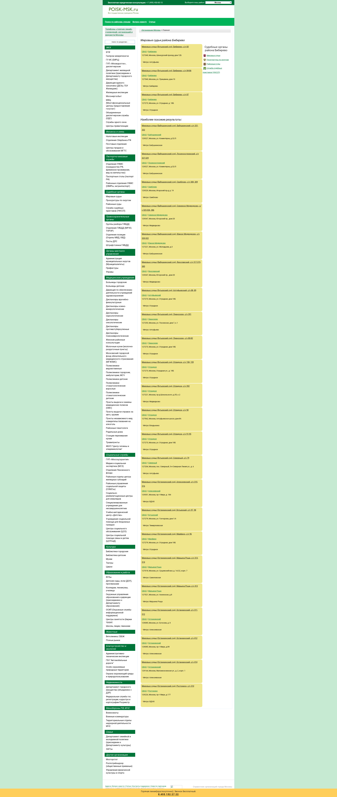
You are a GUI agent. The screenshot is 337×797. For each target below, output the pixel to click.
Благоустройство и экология (116, 647)
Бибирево (152, 52)
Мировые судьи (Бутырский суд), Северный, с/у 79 (165, 458)
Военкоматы (112, 712)
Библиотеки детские (116, 555)
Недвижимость (114, 682)
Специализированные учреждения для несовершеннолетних (116, 505)
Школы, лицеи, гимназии (118, 626)
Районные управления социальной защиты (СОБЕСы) (117, 486)
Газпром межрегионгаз (117, 56)
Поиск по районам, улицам (117, 22)
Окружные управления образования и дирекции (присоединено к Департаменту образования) (118, 600)
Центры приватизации (117, 126)
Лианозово (153, 319)
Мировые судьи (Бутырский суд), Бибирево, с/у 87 (165, 94)
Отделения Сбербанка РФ (118, 140)
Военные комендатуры (117, 716)
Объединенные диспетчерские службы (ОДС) (117, 115)
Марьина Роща (154, 567)
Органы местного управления (115, 252)
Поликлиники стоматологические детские (115, 395)
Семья (109, 732)
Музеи (109, 559)
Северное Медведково (158, 215)
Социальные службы (117, 454)
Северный (152, 463)
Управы (109, 272)
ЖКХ (108, 47)
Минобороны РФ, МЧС (118, 708)
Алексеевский (154, 491)
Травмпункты (113, 442)
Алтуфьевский (154, 295)
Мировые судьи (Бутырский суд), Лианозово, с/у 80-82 (167, 338)
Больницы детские (115, 286)
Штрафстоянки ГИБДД (117, 245)
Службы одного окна (116, 122)
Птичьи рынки (113, 640)
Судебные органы (115, 192)
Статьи (152, 22)
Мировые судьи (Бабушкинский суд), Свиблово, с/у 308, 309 (170, 182)
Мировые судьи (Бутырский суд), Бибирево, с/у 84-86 (166, 70)
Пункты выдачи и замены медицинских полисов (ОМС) (119, 405)
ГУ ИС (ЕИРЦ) (112, 60)
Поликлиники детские (117, 379)
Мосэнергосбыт (114, 96)
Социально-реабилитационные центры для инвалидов (119, 496)
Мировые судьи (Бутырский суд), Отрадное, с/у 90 (165, 410)
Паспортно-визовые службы (116, 158)
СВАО (144, 52)
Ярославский (154, 271)
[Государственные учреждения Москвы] (123, 15)
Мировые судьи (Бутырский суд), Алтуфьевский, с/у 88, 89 (169, 290)
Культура (110, 546)
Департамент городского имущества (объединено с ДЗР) (119, 690)
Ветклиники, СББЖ (115, 636)
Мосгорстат (112, 759)
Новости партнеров (158, 786)
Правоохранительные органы (117, 218)
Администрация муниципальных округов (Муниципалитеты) (118, 261)
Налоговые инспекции (117, 136)
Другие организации (117, 754)
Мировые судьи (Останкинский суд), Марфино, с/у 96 (167, 534)
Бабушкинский (154, 135)
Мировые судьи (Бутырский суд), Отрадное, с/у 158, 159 (168, 362)
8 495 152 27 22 (168, 794)
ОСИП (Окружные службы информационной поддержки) (118, 612)
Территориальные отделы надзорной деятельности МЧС (119, 723)
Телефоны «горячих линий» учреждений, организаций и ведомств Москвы (119, 32)
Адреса (108, 786)
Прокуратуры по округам (218, 60)
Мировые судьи (213, 55)
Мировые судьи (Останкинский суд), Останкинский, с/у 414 (169, 662)
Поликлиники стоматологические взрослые (115, 386)
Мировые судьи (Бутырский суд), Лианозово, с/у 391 (166, 314)
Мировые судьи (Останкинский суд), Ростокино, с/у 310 (168, 686)
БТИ (108, 52)
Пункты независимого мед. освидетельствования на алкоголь (119, 421)
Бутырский (153, 515)
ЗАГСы (109, 749)
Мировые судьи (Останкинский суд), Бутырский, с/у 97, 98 (169, 510)
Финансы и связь (115, 131)
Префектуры (112, 268)
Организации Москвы (150, 30)
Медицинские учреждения (120, 277)
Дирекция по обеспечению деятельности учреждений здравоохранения (119, 293)
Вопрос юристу (140, 22)
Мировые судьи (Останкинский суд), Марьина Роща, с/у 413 (170, 586)
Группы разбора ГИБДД (117, 224)
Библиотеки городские (117, 551)
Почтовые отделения (116, 144)
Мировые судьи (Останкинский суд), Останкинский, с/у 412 (169, 638)
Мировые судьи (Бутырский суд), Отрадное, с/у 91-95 (166, 434)
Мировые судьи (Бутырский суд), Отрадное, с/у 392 (166, 386)
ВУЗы (108, 577)
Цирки (109, 566)
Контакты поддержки (141, 786)
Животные (111, 631)
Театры (109, 563)
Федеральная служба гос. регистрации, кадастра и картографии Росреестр (118, 699)
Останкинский (154, 619)
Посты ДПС (111, 241)
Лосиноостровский (156, 163)
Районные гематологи (117, 428)
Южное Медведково (157, 243)
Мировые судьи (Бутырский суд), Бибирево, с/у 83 (165, 47)
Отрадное (152, 367)
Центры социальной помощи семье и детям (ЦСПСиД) (117, 538)
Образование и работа (118, 572)
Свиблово (152, 187)
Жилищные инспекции (117, 92)
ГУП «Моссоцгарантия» (117, 459)
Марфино (152, 539)
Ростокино (153, 691)
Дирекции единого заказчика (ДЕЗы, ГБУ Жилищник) (117, 86)
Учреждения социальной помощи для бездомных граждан (118, 522)
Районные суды (213, 64)
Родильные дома (114, 432)
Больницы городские (116, 282)
